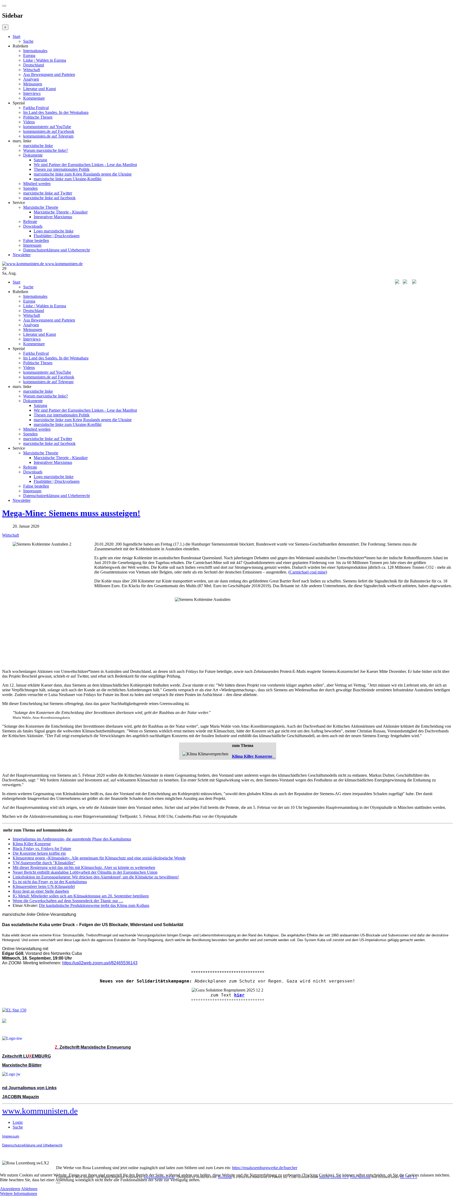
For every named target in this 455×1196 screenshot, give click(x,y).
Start (16, 36)
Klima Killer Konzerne (32, 844)
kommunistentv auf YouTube (47, 126)
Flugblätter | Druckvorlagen (57, 236)
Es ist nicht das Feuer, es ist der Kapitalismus (50, 881)
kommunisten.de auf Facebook (48, 131)
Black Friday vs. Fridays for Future (42, 848)
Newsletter (22, 254)
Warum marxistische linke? (45, 150)
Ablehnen (29, 1189)
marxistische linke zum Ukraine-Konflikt (67, 179)
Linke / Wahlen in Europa (44, 60)
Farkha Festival (36, 107)
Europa (29, 55)
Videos (29, 122)
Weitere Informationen (18, 1193)
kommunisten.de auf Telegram (48, 136)
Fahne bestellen (36, 240)
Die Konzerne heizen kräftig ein (39, 853)
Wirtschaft (31, 69)
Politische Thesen (37, 117)
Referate (30, 221)
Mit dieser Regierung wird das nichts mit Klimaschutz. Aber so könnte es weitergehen (84, 867)
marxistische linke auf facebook (49, 198)
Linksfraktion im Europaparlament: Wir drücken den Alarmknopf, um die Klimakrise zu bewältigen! (96, 877)
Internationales (35, 50)
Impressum (32, 245)
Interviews (32, 93)
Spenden (30, 188)
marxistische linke (38, 145)
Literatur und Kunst (39, 88)
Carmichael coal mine (308, 572)
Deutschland (33, 65)
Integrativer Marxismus (53, 217)
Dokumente (33, 155)
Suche (28, 41)
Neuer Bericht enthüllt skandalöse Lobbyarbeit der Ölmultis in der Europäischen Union (85, 872)
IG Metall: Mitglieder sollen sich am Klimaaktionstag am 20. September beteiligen (81, 896)
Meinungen (32, 84)
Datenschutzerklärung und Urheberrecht (56, 250)
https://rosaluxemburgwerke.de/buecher (264, 1167)
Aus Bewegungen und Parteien (49, 74)
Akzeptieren (10, 1189)
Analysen (31, 79)
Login (18, 1122)
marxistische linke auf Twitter (47, 193)
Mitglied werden (37, 183)
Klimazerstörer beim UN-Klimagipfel (44, 886)
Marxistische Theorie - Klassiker (61, 212)
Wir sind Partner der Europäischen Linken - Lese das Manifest (85, 164)
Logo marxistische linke (53, 231)
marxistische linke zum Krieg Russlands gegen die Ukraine (83, 174)
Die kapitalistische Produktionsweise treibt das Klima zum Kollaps (94, 905)
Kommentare (34, 98)
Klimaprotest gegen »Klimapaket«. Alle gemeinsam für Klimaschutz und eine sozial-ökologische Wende (99, 858)
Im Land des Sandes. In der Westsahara (55, 112)
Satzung (40, 160)
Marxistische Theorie (40, 207)
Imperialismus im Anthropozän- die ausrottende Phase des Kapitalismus (72, 839)
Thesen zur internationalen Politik (62, 169)
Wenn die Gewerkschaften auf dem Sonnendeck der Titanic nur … (68, 900)
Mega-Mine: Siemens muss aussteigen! (71, 513)
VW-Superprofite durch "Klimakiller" (44, 862)
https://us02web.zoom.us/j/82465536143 (99, 963)
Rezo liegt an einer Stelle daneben (41, 891)
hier (239, 995)
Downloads (32, 226)
